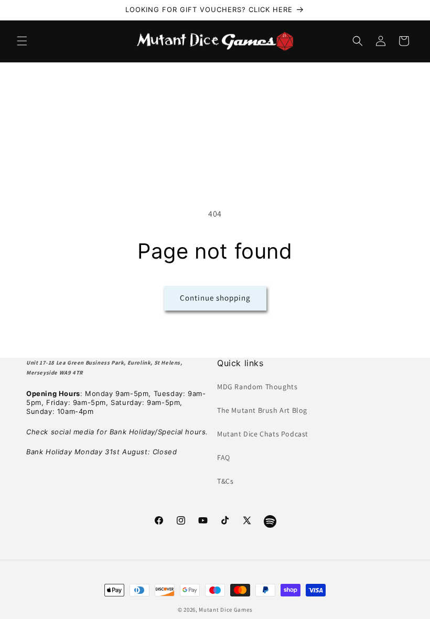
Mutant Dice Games (225, 609)
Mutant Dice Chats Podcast (262, 434)
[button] (22, 40)
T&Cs (225, 481)
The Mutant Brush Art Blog (262, 410)
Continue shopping (215, 298)
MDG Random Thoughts (257, 386)
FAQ (223, 457)
